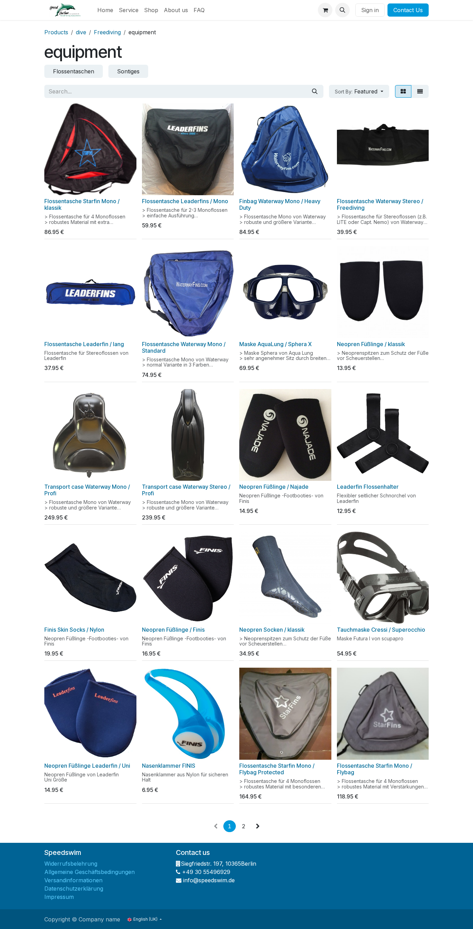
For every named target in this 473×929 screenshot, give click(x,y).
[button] (342, 10)
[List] (420, 91)
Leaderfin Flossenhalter (368, 487)
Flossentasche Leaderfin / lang (84, 344)
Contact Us (408, 10)
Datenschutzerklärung (73, 888)
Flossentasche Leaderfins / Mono (185, 201)
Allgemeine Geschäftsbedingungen (89, 871)
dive (81, 32)
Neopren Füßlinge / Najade (274, 487)
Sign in (370, 10)
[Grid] (403, 91)
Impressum (59, 896)
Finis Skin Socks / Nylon (74, 629)
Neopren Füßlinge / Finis (173, 629)
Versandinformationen (73, 880)
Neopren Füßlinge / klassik (371, 344)
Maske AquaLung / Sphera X (275, 344)
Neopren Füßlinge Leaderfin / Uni (87, 766)
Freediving (107, 32)
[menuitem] (105, 10)
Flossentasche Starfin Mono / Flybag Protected (276, 769)
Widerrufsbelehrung (70, 863)
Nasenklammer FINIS (168, 766)
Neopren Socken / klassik (271, 629)
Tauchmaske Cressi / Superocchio (381, 629)
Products (56, 32)
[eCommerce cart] (325, 10)
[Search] (314, 91)
